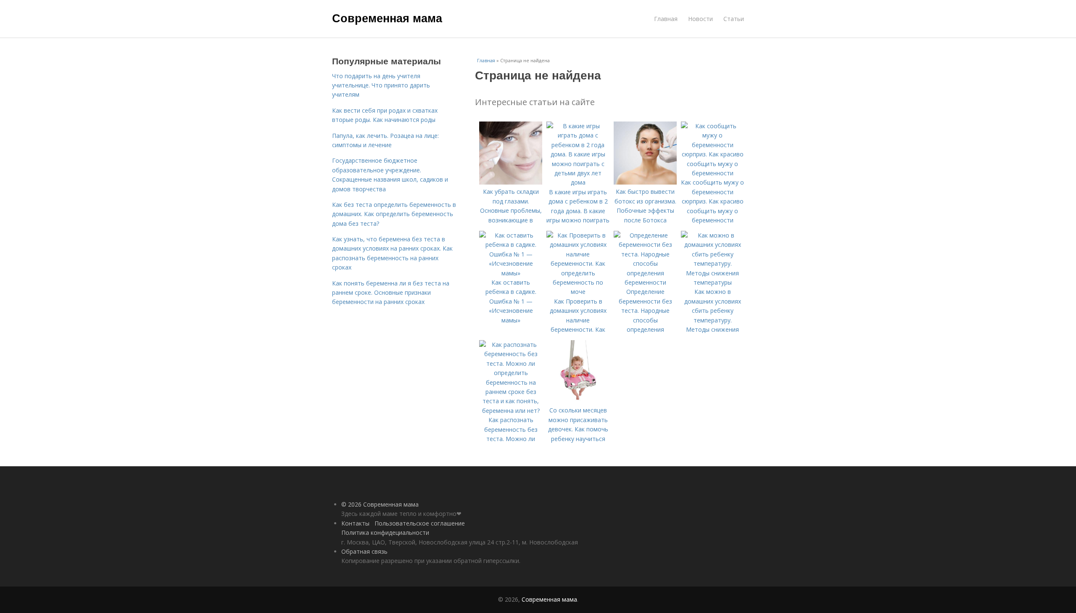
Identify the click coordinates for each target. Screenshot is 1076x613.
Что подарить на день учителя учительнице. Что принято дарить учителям (381, 85)
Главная (666, 19)
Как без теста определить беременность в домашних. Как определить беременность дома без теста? (394, 214)
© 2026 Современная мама (380, 504)
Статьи (733, 19)
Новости (700, 19)
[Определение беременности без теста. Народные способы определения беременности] (645, 282)
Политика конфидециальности (385, 532)
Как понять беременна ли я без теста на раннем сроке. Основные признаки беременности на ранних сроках (390, 292)
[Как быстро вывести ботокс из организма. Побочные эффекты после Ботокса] (645, 182)
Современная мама (387, 18)
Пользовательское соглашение (419, 523)
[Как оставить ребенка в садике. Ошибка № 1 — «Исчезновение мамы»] (510, 273)
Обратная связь (364, 551)
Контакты (355, 523)
